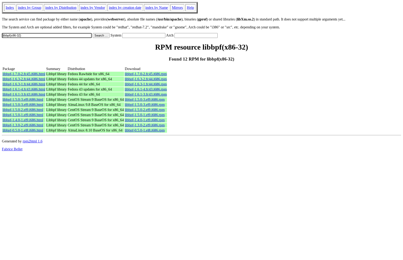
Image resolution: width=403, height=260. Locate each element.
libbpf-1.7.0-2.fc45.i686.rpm (146, 74)
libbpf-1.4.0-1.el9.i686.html (23, 120)
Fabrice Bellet (12, 149)
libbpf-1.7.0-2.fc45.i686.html (24, 74)
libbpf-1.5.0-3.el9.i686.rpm (145, 99)
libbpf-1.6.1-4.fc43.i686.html (24, 89)
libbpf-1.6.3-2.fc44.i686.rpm (146, 79)
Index (10, 8)
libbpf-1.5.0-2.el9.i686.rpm (145, 110)
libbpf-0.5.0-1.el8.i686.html (23, 130)
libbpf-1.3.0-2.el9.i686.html (23, 125)
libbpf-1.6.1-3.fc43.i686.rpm (146, 94)
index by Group (29, 8)
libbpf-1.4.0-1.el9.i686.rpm (145, 120)
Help (190, 8)
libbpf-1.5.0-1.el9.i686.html (23, 115)
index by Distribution (60, 8)
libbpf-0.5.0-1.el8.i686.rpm (145, 130)
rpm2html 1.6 (32, 141)
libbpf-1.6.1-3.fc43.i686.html (24, 94)
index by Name (156, 8)
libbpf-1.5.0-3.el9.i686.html (23, 99)
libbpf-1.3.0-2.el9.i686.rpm (145, 125)
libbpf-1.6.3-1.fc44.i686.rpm (146, 84)
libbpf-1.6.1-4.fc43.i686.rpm (146, 89)
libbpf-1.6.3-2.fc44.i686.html (24, 79)
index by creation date (125, 8)
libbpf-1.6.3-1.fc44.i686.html (24, 84)
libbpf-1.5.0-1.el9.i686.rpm (145, 115)
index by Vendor (92, 8)
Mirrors (177, 8)
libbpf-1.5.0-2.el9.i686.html (23, 110)
